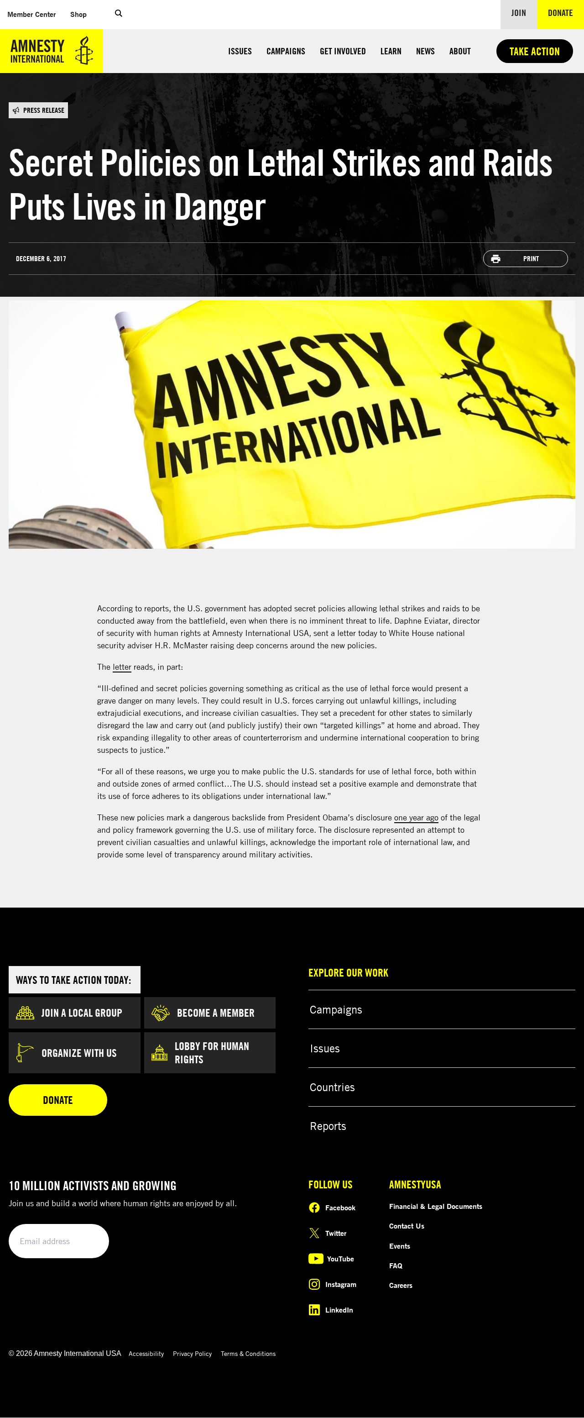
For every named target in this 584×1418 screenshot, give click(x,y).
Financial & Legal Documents (435, 1206)
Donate (566, 12)
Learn (391, 51)
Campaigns (285, 51)
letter (122, 667)
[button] (118, 14)
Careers (400, 1285)
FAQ (395, 1265)
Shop (82, 14)
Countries (332, 1087)
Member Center (35, 14)
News (425, 51)
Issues (240, 51)
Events (399, 1245)
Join (518, 12)
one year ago (416, 817)
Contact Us (406, 1225)
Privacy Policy (192, 1353)
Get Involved (343, 51)
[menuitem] (31, 14)
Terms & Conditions (248, 1353)
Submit (86, 1241)
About (460, 51)
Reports (328, 1125)
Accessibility (146, 1353)
